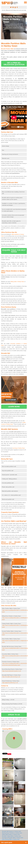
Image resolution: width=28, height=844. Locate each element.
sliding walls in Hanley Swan (17, 281)
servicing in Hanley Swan (19, 448)
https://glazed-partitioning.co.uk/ (10, 682)
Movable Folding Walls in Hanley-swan (11, 836)
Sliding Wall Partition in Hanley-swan (11, 834)
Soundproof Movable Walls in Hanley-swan (12, 837)
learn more (14, 407)
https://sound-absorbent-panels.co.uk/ (11, 671)
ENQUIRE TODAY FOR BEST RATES (14, 251)
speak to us (14, 715)
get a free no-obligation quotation (14, 63)
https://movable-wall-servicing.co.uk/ (11, 676)
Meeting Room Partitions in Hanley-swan (12, 833)
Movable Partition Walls (7, 48)
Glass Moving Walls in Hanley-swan (11, 839)
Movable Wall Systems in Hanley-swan (11, 831)
